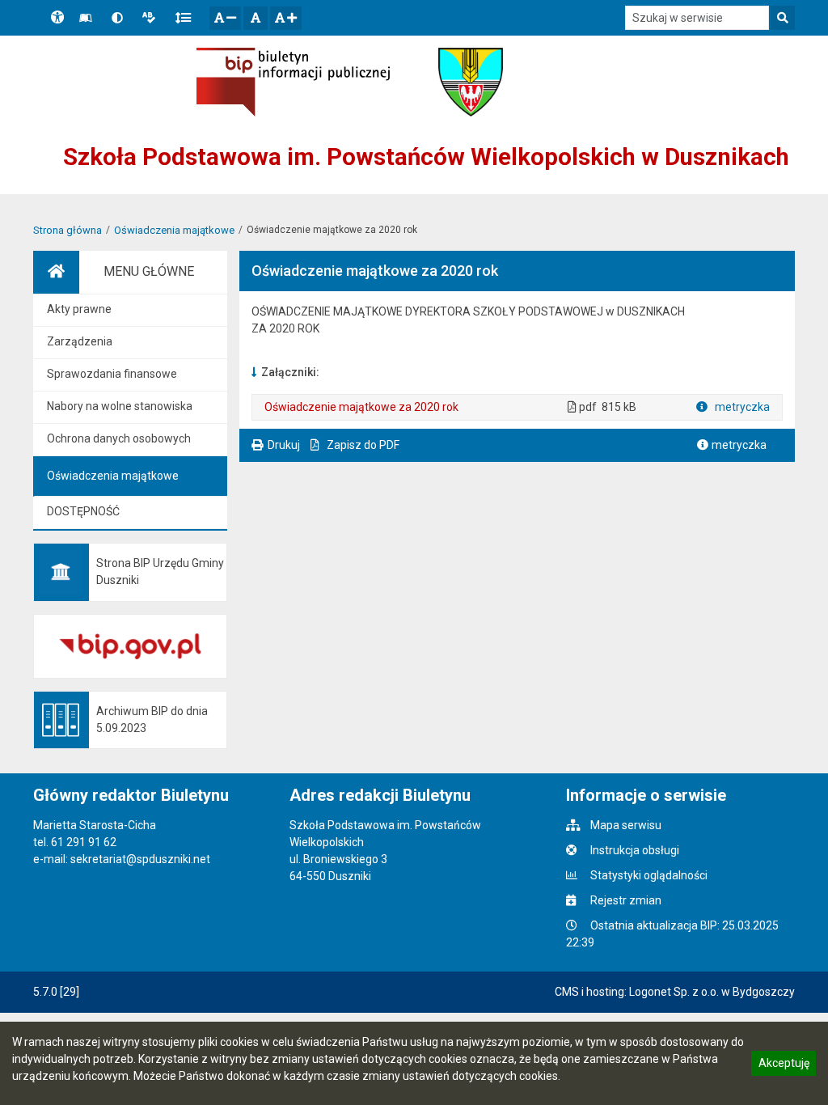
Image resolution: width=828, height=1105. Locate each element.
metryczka (741, 406)
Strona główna (67, 230)
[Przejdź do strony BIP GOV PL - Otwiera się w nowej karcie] (293, 82)
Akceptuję (783, 1065)
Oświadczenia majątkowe (174, 230)
